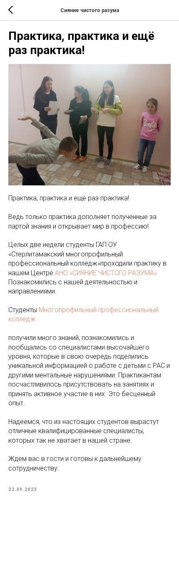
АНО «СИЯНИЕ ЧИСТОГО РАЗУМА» (106, 273)
